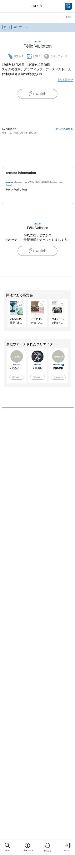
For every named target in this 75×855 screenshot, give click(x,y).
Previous (3, 315)
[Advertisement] (37, 460)
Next (72, 315)
